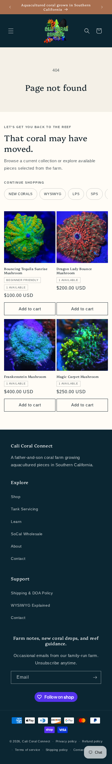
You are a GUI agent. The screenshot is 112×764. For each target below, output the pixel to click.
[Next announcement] (102, 7)
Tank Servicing (24, 509)
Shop (15, 496)
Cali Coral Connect (36, 741)
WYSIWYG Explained (30, 605)
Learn (16, 521)
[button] (11, 31)
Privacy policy (66, 741)
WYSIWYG (52, 194)
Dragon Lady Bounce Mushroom (74, 271)
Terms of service (27, 749)
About (16, 546)
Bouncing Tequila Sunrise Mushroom (25, 271)
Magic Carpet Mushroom (78, 376)
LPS (76, 194)
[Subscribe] (95, 677)
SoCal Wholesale (27, 534)
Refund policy (92, 741)
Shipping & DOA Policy (32, 593)
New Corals (21, 194)
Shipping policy (57, 749)
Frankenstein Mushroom (25, 376)
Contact (18, 558)
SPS (94, 194)
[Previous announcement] (10, 7)
